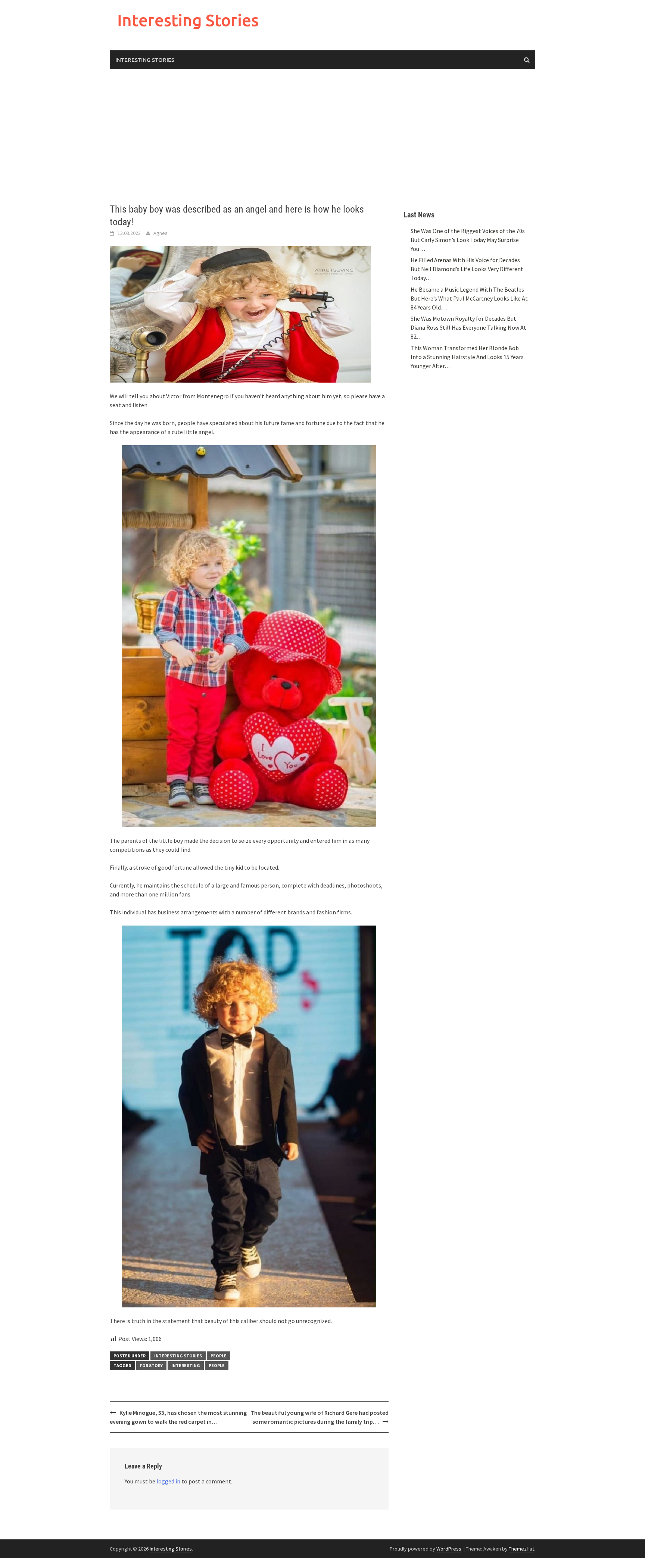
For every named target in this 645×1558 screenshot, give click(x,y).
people (217, 1365)
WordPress (448, 1548)
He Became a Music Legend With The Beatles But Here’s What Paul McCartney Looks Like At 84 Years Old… (469, 298)
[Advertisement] (322, 136)
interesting (185, 1365)
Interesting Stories (188, 20)
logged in (168, 1481)
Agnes (160, 233)
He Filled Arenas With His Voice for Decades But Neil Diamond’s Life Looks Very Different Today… (467, 269)
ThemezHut (521, 1548)
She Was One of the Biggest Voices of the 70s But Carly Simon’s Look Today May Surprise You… (468, 239)
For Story (151, 1365)
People (219, 1355)
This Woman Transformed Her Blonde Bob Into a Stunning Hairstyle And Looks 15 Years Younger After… (467, 357)
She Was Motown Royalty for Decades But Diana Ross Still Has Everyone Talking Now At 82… (468, 327)
